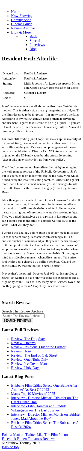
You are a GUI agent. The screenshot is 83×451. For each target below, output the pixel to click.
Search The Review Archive (22, 311)
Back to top (10, 447)
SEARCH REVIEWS (17, 320)
